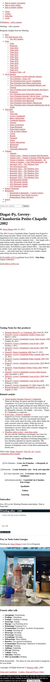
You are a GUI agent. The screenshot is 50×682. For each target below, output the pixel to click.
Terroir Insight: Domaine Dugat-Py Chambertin (23, 399)
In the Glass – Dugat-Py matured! (18, 414)
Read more (35, 681)
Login (7, 18)
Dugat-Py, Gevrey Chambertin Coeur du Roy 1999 (24, 376)
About (7, 11)
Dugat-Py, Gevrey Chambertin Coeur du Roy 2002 (24, 348)
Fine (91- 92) (29, 452)
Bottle (12, 452)
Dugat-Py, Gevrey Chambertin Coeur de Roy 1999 (24, 343)
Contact (8, 14)
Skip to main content (13, 5)
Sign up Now (5, 532)
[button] (5, 202)
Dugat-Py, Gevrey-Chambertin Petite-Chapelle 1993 (25, 359)
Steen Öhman (16, 544)
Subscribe (8, 16)
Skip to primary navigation (15, 3)
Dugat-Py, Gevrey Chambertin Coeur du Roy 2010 (24, 363)
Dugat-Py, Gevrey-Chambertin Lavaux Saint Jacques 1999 (27, 339)
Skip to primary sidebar (14, 7)
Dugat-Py (19, 452)
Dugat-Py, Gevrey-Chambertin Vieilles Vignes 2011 (25, 335)
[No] (41, 681)
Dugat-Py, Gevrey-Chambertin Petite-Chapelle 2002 (25, 354)
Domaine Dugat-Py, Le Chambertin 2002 (21, 332)
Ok (29, 681)
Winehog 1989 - (33, 668)
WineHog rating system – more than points (21, 432)
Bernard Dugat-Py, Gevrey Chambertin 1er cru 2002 (25, 387)
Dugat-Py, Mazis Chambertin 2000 (18, 352)
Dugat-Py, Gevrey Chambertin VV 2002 (20, 385)
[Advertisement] (25, 296)
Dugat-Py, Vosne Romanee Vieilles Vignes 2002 (23, 368)
